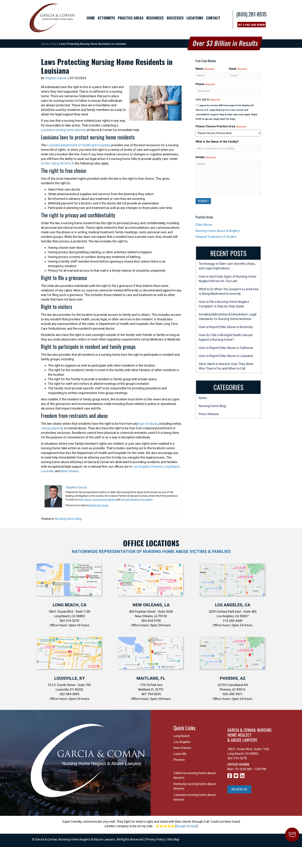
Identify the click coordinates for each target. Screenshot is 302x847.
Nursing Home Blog (68, 519)
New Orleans (70, 471)
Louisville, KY (69, 678)
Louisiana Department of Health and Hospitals (78, 145)
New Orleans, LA (151, 604)
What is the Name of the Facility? (217, 141)
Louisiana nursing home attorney (63, 130)
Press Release (209, 414)
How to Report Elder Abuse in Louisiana (226, 356)
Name (205, 68)
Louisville (47, 471)
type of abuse (148, 423)
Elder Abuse (204, 224)
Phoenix (156, 466)
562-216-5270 (237, 758)
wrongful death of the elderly (137, 499)
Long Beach (171, 466)
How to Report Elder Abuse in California (226, 348)
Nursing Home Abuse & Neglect (218, 231)
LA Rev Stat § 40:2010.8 (57, 163)
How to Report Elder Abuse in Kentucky (226, 327)
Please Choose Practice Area (221, 126)
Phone (205, 84)
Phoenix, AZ (233, 678)
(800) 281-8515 (251, 14)
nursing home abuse (103, 499)
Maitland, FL (150, 678)
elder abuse (84, 499)
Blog (53, 44)
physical (57, 428)
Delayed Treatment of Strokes (216, 237)
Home (44, 44)
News (203, 398)
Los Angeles (141, 466)
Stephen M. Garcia (98, 505)
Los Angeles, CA (232, 604)
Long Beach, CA (69, 604)
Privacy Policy (155, 839)
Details (206, 157)
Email (238, 68)
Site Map (173, 839)
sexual (45, 428)
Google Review (186, 826)
